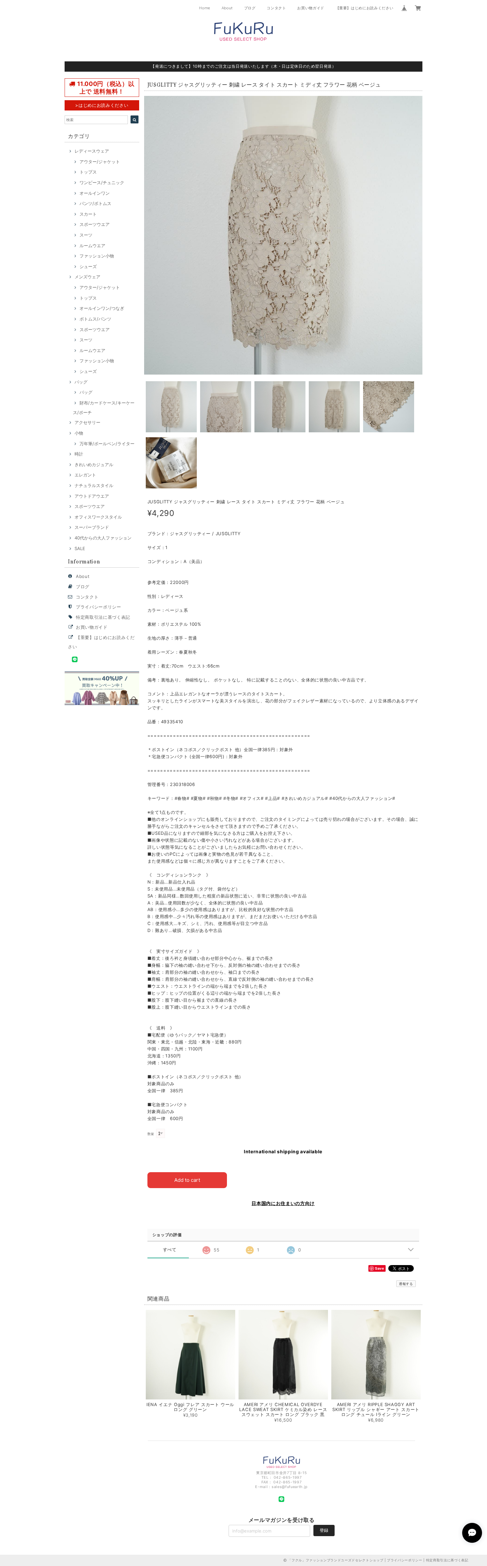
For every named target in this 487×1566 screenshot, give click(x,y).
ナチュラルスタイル (94, 485)
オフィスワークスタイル (98, 517)
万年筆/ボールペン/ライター (107, 443)
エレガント (85, 474)
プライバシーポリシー (98, 606)
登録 (324, 1530)
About (227, 8)
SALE (80, 548)
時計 (79, 454)
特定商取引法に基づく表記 (103, 617)
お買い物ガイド (310, 8)
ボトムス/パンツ (95, 318)
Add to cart (187, 1180)
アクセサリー (87, 422)
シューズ (88, 266)
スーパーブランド (92, 527)
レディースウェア (92, 151)
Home (204, 8)
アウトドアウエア (92, 496)
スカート (88, 214)
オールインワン (95, 193)
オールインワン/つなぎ (102, 308)
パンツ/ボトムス (95, 203)
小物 (79, 433)
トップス (88, 172)
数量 (150, 1134)
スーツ (86, 235)
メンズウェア (87, 276)
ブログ (250, 8)
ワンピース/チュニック (102, 182)
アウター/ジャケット (100, 161)
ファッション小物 (97, 255)
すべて (170, 1249)
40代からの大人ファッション (103, 537)
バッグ (81, 382)
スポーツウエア (95, 224)
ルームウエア (92, 245)
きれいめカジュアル (94, 464)
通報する (406, 1284)
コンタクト (276, 8)
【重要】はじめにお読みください (365, 8)
